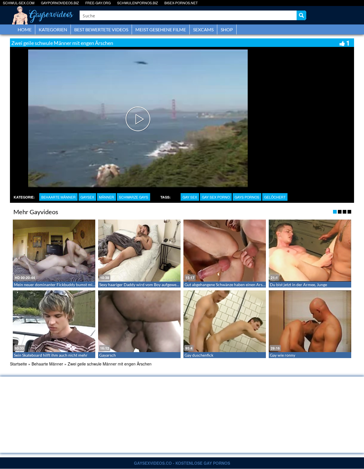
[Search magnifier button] (301, 15)
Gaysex (87, 197)
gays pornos (247, 197)
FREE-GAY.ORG (98, 2)
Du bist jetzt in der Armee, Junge (298, 284)
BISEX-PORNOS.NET (181, 2)
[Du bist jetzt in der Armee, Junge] (310, 251)
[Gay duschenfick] (224, 321)
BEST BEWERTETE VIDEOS (101, 29)
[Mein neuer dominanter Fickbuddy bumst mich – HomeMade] (54, 251)
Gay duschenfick (199, 355)
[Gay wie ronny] (310, 321)
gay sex (190, 197)
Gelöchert (275, 197)
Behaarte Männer (58, 197)
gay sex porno (216, 197)
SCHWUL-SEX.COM (18, 2)
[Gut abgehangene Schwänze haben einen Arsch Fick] (224, 251)
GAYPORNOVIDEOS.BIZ (60, 2)
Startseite (18, 364)
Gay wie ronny (282, 355)
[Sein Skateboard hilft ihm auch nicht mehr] (54, 321)
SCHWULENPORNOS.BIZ (137, 2)
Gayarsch (107, 355)
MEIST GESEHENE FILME (160, 29)
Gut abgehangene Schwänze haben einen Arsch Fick (230, 284)
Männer (106, 197)
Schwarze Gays (133, 197)
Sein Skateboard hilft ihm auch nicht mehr (51, 355)
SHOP (227, 29)
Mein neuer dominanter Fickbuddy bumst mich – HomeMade (67, 284)
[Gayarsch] (139, 321)
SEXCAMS (203, 29)
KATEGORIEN (53, 29)
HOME (25, 29)
